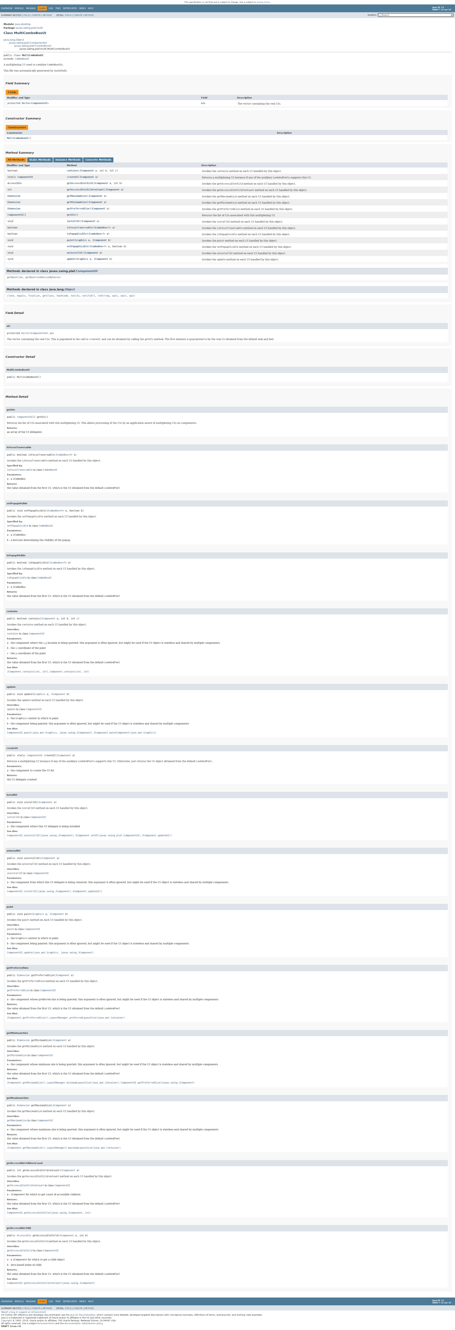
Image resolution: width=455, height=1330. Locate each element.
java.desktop (23, 24)
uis (203, 103)
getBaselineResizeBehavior (43, 277)
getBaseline (15, 277)
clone (10, 295)
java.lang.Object (14, 39)
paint (70, 240)
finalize (34, 295)
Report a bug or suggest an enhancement (23, 1312)
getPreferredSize (78, 208)
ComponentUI (39, 103)
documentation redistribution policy (83, 1323)
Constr (36, 15)
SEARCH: (372, 15)
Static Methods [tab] (40, 159)
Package (31, 8)
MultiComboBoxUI (17, 138)
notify (75, 295)
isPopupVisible (77, 233)
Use (51, 8)
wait (115, 295)
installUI (73, 221)
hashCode (62, 295)
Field (26, 15)
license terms (263, 2)
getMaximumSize (77, 196)
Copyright (6, 1320)
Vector (26, 103)
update (71, 259)
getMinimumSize (77, 202)
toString (103, 295)
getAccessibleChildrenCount (85, 189)
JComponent (87, 170)
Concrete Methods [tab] (98, 159)
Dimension (13, 196)
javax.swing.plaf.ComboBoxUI (32, 45)
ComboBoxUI (22, 58)
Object (70, 289)
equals (21, 295)
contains (72, 170)
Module (19, 8)
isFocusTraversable (79, 227)
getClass (48, 295)
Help (90, 8)
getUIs (71, 214)
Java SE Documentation (82, 1315)
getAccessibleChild (79, 183)
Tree (58, 8)
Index (82, 8)
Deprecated (70, 8)
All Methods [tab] (16, 159)
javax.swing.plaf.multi (29, 27)
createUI (72, 177)
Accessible (14, 183)
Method (47, 15)
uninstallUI (74, 252)
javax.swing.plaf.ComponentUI (28, 42)
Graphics (81, 240)
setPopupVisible (77, 246)
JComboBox (100, 227)
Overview (6, 8)
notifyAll (88, 295)
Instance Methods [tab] (68, 159)
